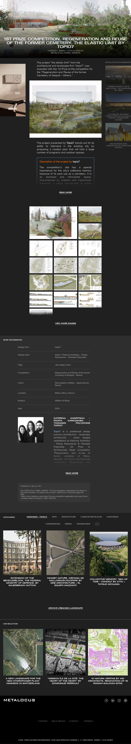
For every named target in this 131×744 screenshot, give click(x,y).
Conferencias (53, 524)
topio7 (76, 162)
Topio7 (70, 143)
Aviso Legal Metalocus (60, 740)
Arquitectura (69, 517)
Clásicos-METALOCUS (91, 517)
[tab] (36, 517)
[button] (7, 569)
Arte (54, 517)
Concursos (112, 517)
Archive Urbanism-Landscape (65, 608)
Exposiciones (83, 524)
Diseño (68, 524)
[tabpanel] (65, 570)
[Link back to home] (19, 700)
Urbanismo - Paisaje (37, 517)
